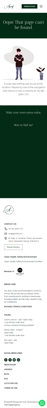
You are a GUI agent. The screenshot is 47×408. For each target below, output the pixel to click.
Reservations (29, 6)
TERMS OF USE (10, 388)
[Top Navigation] (9, 6)
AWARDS (8, 369)
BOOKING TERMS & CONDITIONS (18, 307)
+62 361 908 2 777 (15, 229)
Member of (9, 271)
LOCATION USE (11, 383)
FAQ (6, 379)
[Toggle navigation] (41, 6)
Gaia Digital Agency (12, 405)
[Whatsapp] (42, 403)
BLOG (6, 374)
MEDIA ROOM (10, 365)
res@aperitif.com (15, 234)
